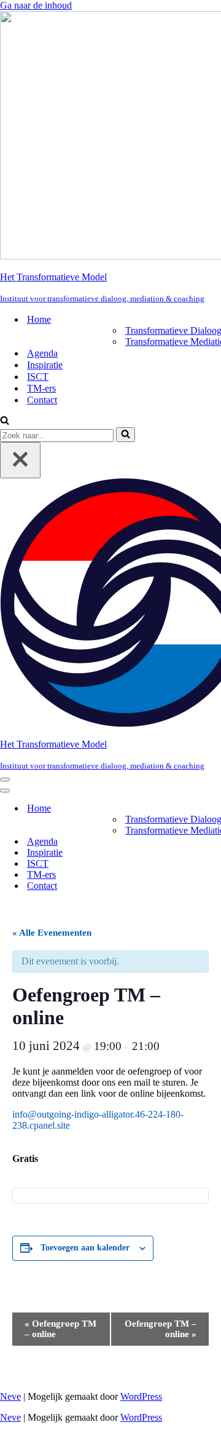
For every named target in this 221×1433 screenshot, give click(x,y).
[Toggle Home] (215, 808)
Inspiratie (45, 365)
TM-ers (41, 388)
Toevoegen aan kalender (85, 1247)
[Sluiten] (20, 460)
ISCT (37, 376)
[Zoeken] (4, 421)
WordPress (141, 1396)
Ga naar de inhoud (36, 5)
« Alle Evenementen (51, 933)
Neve (10, 1396)
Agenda (42, 353)
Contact (42, 400)
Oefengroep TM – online (60, 1329)
